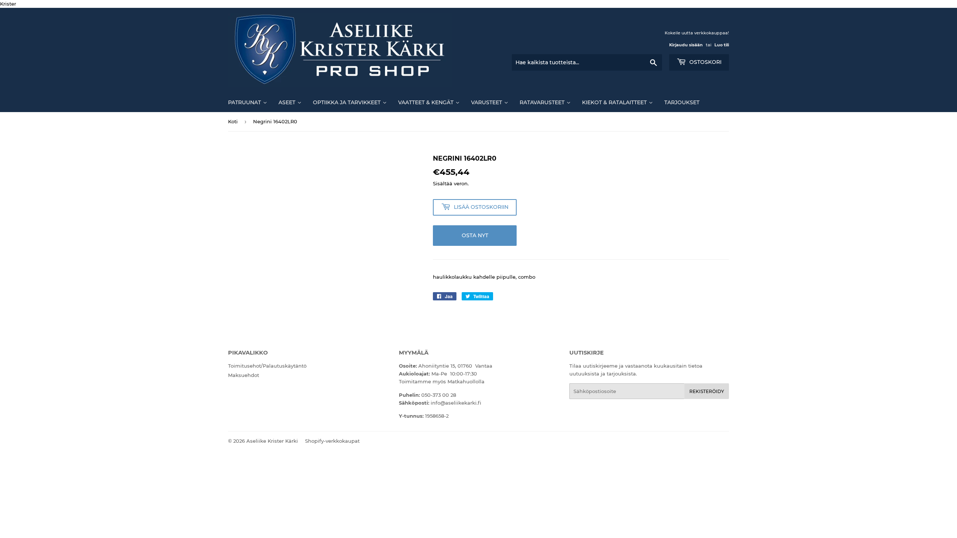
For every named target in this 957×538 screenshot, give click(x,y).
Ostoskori (704, 62)
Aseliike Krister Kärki (272, 441)
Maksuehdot (243, 375)
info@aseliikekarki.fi (456, 403)
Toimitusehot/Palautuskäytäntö (267, 366)
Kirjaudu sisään (686, 44)
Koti (233, 121)
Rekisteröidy (706, 391)
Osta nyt (475, 235)
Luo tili (721, 44)
